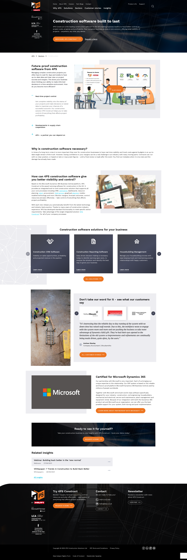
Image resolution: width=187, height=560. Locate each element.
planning (75, 193)
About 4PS (62, 4)
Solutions (68, 8)
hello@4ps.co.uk (105, 504)
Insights (107, 8)
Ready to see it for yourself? (93, 429)
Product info (132, 4)
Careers (71, 4)
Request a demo (91, 39)
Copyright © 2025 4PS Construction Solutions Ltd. (70, 548)
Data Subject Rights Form (61, 556)
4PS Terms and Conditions (99, 548)
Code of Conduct (78, 556)
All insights (38, 477)
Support (142, 4)
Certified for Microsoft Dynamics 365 (120, 377)
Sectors (78, 8)
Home (55, 4)
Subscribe (133, 502)
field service (59, 193)
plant (41, 193)
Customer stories (93, 8)
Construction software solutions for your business (93, 229)
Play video (116, 90)
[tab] (51, 95)
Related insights (42, 453)
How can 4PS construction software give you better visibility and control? (59, 178)
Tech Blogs (79, 4)
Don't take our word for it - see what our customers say (114, 301)
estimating (63, 191)
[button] (28, 254)
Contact (88, 4)
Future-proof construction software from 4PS (49, 67)
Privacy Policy (114, 548)
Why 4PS (57, 8)
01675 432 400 (104, 500)
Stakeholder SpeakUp (94, 556)
